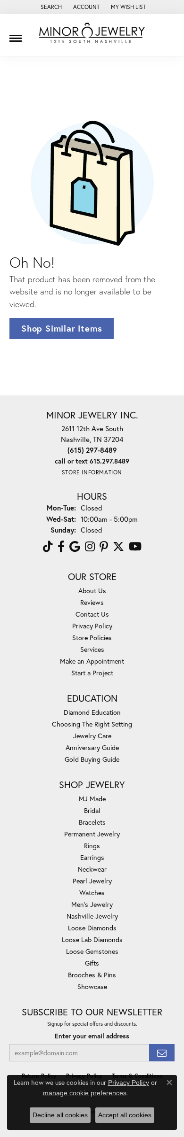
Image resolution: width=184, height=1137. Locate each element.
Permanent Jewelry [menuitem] (92, 833)
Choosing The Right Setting (92, 723)
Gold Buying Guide (92, 759)
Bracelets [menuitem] (92, 822)
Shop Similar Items (61, 328)
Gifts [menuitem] (92, 963)
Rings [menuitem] (92, 845)
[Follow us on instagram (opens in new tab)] (90, 546)
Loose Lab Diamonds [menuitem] (92, 939)
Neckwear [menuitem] (92, 869)
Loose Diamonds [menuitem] (92, 927)
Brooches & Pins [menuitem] (92, 974)
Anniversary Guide (92, 747)
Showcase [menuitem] (92, 986)
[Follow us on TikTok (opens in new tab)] (48, 546)
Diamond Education (92, 712)
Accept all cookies (124, 1115)
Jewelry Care (92, 735)
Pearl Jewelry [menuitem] (92, 880)
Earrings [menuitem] (92, 857)
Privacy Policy (92, 625)
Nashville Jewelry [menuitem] (92, 916)
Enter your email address (92, 1036)
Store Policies (92, 637)
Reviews (92, 602)
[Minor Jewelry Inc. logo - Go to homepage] (92, 33)
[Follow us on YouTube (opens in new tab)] (135, 546)
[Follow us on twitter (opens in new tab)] (118, 546)
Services (92, 649)
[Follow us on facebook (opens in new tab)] (61, 546)
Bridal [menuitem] (92, 810)
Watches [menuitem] (92, 892)
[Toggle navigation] (15, 34)
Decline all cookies (60, 1115)
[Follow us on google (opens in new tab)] (74, 546)
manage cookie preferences (84, 1093)
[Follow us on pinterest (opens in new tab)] (104, 546)
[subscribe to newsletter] (162, 1052)
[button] (50, 7)
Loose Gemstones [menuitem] (92, 951)
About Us (92, 590)
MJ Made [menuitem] (92, 798)
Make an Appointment (92, 661)
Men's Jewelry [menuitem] (92, 904)
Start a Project (92, 672)
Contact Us (92, 614)
